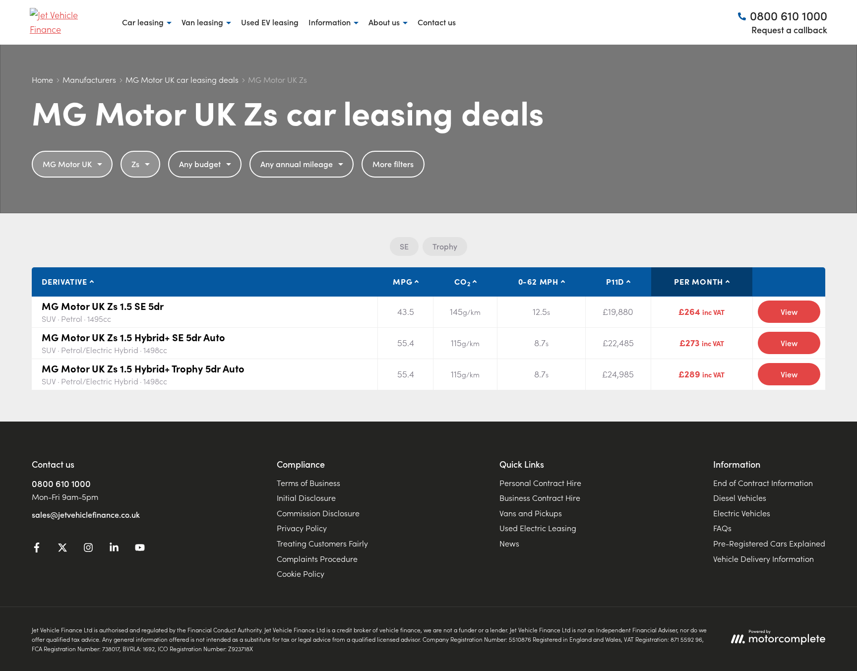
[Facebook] (37, 549)
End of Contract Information (763, 482)
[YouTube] (140, 549)
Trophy (444, 246)
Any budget (200, 163)
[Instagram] (88, 549)
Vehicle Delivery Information (763, 558)
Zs (135, 163)
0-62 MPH (538, 281)
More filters (393, 163)
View (789, 311)
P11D (615, 281)
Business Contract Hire (539, 497)
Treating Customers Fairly (322, 543)
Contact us (437, 21)
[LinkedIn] (114, 549)
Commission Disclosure (318, 512)
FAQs (722, 527)
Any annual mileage (296, 163)
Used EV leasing (270, 21)
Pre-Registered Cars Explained (769, 543)
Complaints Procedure (317, 558)
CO (462, 282)
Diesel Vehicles (739, 497)
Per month (698, 281)
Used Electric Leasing (537, 527)
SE (404, 246)
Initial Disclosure (306, 497)
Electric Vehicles (741, 512)
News (509, 543)
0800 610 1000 (61, 483)
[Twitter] (62, 549)
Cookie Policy (300, 573)
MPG (402, 281)
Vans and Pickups (530, 512)
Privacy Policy (302, 527)
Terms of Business (308, 482)
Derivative (64, 281)
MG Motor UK (67, 163)
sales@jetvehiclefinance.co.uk (86, 514)
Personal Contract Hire (540, 482)
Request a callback (789, 29)
